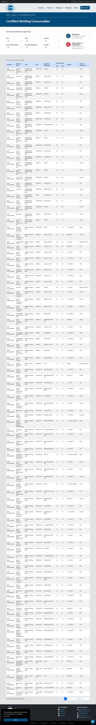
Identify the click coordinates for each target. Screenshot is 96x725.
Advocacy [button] (59, 8)
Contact (81, 1)
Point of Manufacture (12, 45)
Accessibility (63, 723)
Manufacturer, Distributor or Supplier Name (18, 32)
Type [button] (26, 64)
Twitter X (62, 712)
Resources (68, 8)
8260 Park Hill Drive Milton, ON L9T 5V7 (84, 710)
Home (8, 15)
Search (88, 1)
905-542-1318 (82, 715)
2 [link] (68, 699)
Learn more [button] (7, 716)
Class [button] (37, 64)
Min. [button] (57, 66)
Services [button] (41, 8)
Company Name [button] (18, 64)
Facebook (62, 714)
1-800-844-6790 (83, 713)
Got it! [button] (15, 719)
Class (26, 38)
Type (7, 38)
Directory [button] (50, 8)
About (75, 1)
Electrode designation (31, 45)
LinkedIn (62, 710)
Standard (46, 38)
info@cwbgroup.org (84, 717)
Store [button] (76, 8)
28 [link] (82, 699)
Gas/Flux (46, 45)
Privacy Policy (44, 723)
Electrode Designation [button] (47, 64)
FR (93, 1)
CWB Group (4, 1)
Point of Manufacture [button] (83, 64)
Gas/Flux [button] (69, 64)
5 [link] (76, 699)
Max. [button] (63, 66)
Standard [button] (9, 64)
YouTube (62, 716)
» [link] (88, 699)
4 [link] (73, 699)
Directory (14, 15)
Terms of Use (53, 723)
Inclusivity (70, 723)
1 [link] (65, 699)
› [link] (85, 699)
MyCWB (86, 8)
